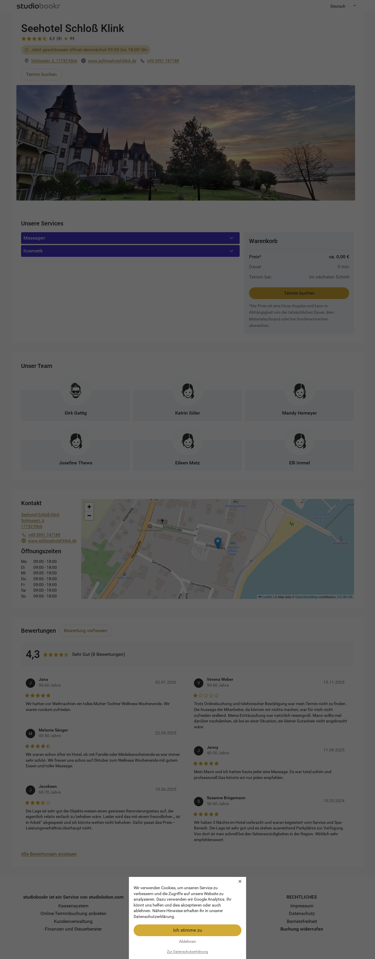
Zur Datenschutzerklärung (187, 952)
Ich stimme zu (187, 930)
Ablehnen (187, 941)
